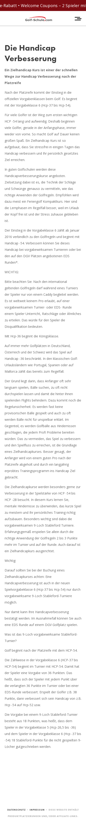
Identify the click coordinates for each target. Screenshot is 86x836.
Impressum (37, 809)
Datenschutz (16, 809)
